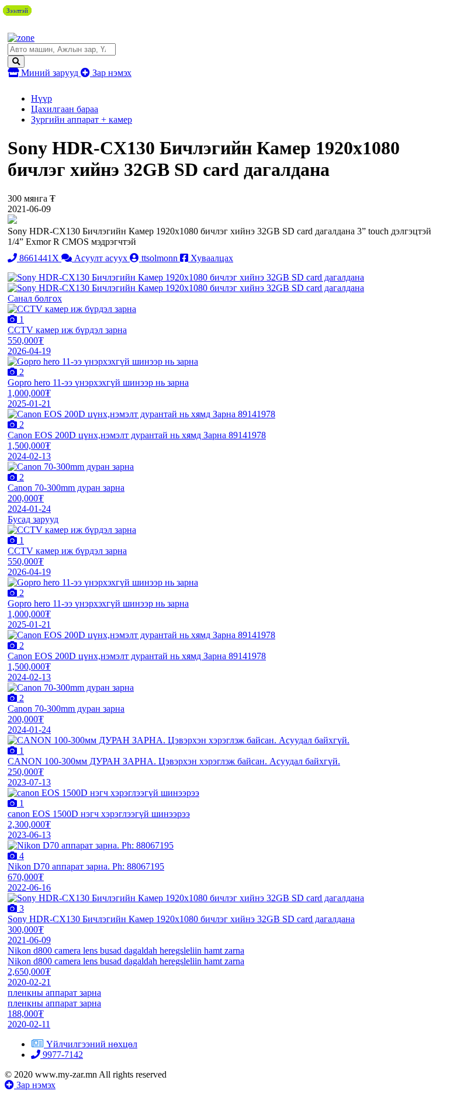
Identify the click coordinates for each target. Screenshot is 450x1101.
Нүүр (41, 98)
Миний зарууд (50, 73)
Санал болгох (35, 298)
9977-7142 (61, 1055)
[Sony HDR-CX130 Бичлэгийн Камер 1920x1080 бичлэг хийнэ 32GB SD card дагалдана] (186, 277)
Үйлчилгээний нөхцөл (91, 1044)
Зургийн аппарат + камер (81, 119)
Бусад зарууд (33, 519)
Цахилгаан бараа (64, 109)
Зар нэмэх (110, 73)
